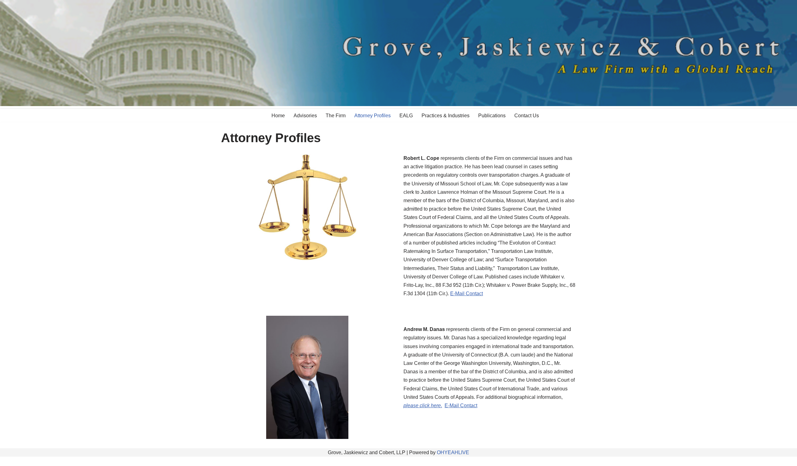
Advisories (305, 115)
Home (278, 115)
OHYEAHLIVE (453, 452)
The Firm (336, 115)
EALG (406, 115)
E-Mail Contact (466, 293)
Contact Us (526, 115)
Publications (492, 115)
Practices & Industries (445, 115)
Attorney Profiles (372, 115)
